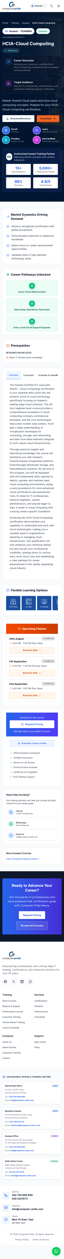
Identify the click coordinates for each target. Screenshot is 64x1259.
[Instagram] (30, 982)
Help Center (40, 1042)
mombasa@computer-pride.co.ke (25, 1125)
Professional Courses (12, 1011)
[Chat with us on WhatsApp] (56, 1251)
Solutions (38, 1006)
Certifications (40, 1001)
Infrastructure (41, 1011)
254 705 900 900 (22, 1195)
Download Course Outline (33, 743)
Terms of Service (40, 1239)
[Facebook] (5, 982)
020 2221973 (20, 1198)
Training (15, 23)
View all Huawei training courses (22, 859)
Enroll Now (45, 118)
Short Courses (9, 1001)
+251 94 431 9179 (16, 1172)
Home (5, 23)
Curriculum (28, 375)
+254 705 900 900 (16, 1097)
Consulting (39, 1017)
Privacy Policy (22, 1239)
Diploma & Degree (11, 1006)
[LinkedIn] (22, 982)
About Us (7, 1042)
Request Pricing (34, 724)
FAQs (37, 1047)
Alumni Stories (9, 1047)
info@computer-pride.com (22, 1100)
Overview (13, 375)
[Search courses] (51, 6)
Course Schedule (10, 1027)
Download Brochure (20, 118)
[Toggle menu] (59, 6)
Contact (6, 1058)
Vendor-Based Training (13, 1022)
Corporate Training (11, 1017)
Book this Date (30, 650)
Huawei (25, 23)
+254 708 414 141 (16, 1122)
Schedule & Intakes (44, 375)
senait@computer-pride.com (23, 1175)
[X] (14, 982)
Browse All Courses (32, 925)
